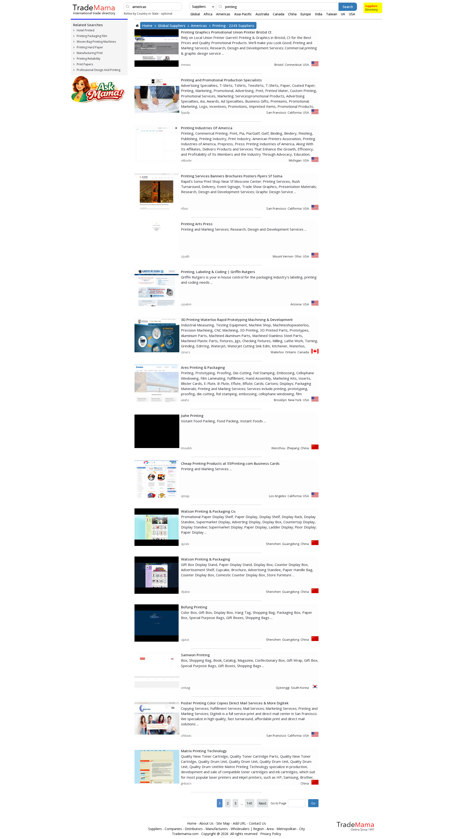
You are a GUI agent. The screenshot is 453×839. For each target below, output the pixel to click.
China (292, 14)
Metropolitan (286, 829)
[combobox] (192, 6)
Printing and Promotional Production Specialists (221, 80)
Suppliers (371, 6)
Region (258, 829)
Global (195, 14)
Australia (262, 14)
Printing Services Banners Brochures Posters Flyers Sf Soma (231, 176)
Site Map (223, 823)
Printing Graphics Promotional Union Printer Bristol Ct (226, 32)
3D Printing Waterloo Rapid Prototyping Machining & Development (237, 319)
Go (313, 803)
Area (270, 829)
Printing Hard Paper (90, 47)
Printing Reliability (88, 59)
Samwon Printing (195, 654)
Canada (278, 14)
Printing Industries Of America (206, 127)
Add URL (239, 823)
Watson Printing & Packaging (205, 559)
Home (147, 25)
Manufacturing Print (90, 53)
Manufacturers (217, 829)
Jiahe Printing (192, 415)
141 (249, 803)
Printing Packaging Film (92, 36)
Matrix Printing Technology (204, 750)
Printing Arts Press (197, 223)
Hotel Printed (85, 30)
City (302, 829)
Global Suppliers (171, 25)
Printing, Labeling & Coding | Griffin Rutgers (218, 271)
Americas (223, 14)
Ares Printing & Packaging (203, 367)
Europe (305, 14)
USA (352, 14)
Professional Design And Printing (98, 70)
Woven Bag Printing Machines (96, 42)
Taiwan (331, 14)
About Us (206, 823)
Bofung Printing (194, 607)
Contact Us (257, 823)
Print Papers (85, 64)
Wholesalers (240, 829)
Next (262, 803)
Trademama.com (185, 833)
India (318, 14)
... (242, 803)
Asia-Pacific (243, 14)
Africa (208, 14)
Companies (173, 829)
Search (348, 6)
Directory (371, 9)
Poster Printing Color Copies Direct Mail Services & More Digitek (235, 703)
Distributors (194, 829)
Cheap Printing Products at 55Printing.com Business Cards (230, 463)
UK (343, 14)
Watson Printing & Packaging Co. (208, 511)
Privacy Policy (270, 833)
